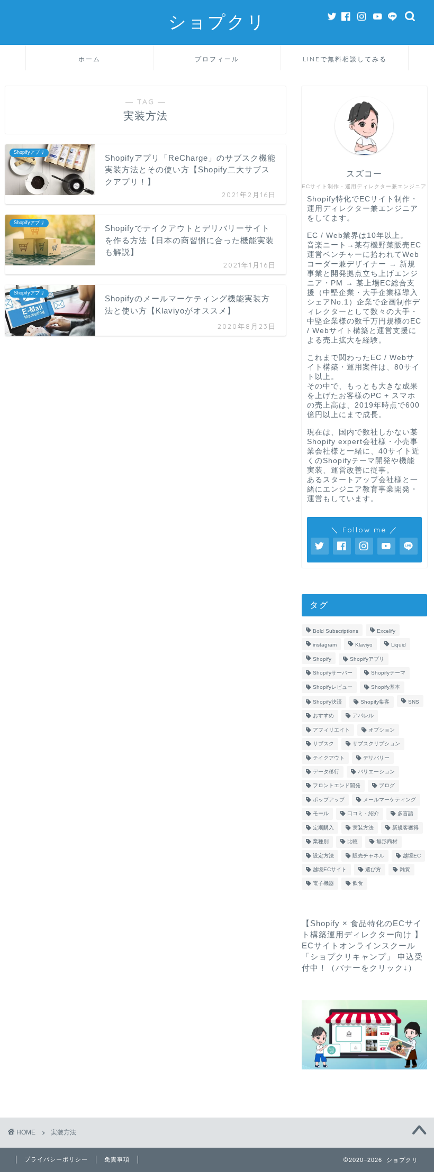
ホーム (89, 59)
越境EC (412, 856)
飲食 (357, 884)
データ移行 (326, 771)
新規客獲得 (405, 827)
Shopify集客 (375, 702)
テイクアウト (329, 758)
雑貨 (405, 869)
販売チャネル (368, 856)
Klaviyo (364, 645)
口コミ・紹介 (363, 814)
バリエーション (376, 771)
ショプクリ (217, 21)
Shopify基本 (385, 687)
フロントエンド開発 (336, 786)
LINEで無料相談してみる (345, 59)
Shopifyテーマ (388, 673)
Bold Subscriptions (335, 631)
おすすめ (323, 716)
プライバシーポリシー (56, 1159)
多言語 (405, 814)
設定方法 (323, 856)
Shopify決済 (327, 702)
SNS (413, 702)
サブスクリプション (376, 744)
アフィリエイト (331, 730)
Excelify (386, 631)
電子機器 (323, 884)
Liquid (398, 645)
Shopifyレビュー (332, 687)
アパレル (363, 716)
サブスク (323, 744)
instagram (325, 645)
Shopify (322, 659)
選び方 (373, 869)
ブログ (387, 786)
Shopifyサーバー (332, 673)
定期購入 (323, 827)
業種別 (321, 842)
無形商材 (386, 842)
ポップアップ (329, 799)
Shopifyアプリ (367, 659)
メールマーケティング (389, 799)
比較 (352, 842)
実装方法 (363, 827)
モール (321, 814)
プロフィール (217, 59)
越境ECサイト (330, 869)
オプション (381, 730)
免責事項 (117, 1159)
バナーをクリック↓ (372, 967)
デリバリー (376, 758)
